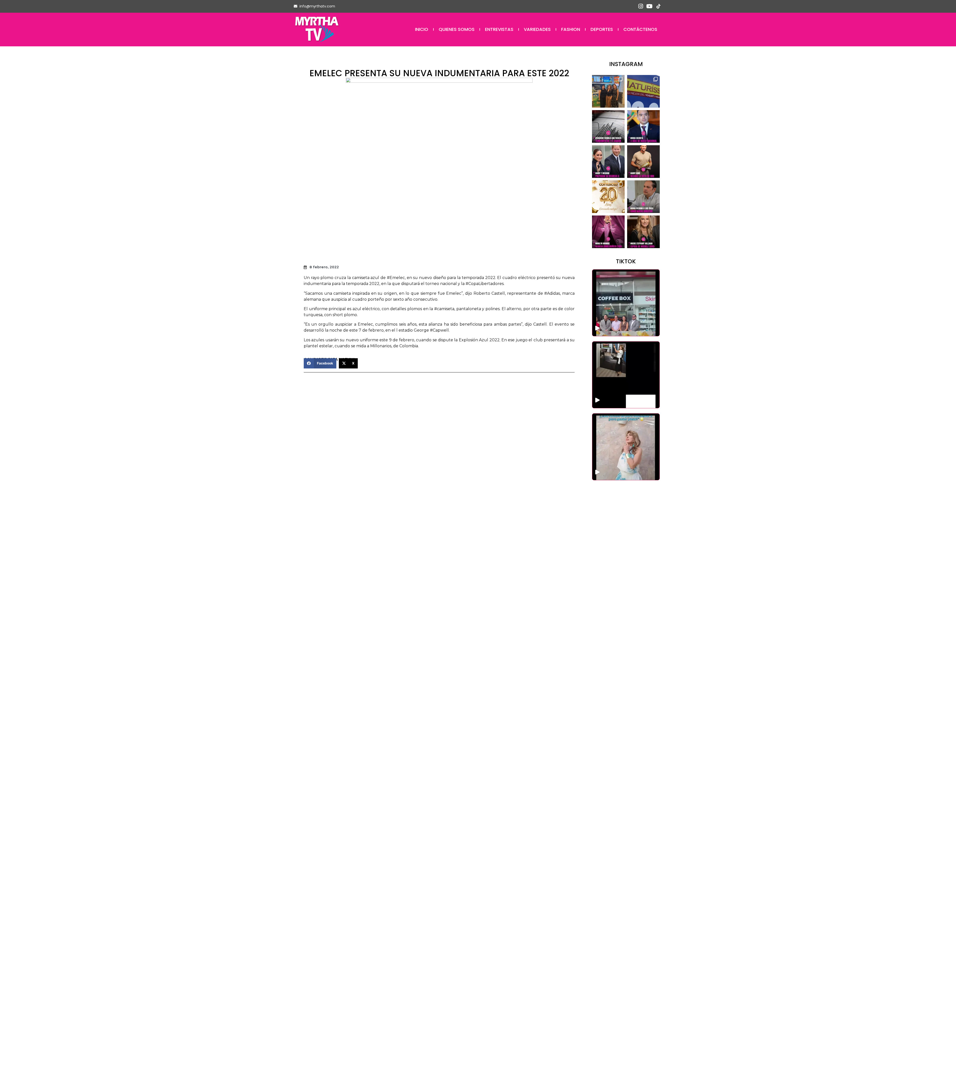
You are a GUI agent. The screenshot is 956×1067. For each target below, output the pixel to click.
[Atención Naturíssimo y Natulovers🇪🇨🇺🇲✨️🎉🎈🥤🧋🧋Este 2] (608, 91)
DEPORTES (602, 29)
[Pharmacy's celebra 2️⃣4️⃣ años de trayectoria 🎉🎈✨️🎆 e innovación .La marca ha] (626, 302)
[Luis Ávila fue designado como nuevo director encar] (643, 196)
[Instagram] (641, 6)
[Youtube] (649, 6)
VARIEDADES (537, 29)
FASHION (570, 29)
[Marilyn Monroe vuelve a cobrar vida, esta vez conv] (608, 231)
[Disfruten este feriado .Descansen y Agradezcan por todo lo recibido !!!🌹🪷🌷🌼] (626, 446)
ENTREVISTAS (499, 29)
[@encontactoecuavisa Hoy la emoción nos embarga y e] (608, 196)
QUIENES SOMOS (457, 29)
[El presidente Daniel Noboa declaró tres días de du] (643, 126)
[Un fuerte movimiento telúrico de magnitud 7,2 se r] (608, 126)
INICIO (421, 29)
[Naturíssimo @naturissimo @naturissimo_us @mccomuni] (643, 91)
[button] (320, 363)
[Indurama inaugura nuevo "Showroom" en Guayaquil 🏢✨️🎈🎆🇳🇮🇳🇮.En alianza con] (626, 374)
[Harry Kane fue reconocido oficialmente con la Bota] (643, 161)
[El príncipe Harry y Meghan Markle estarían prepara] (608, 161)
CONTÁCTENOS (640, 29)
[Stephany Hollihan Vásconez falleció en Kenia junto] (643, 231)
